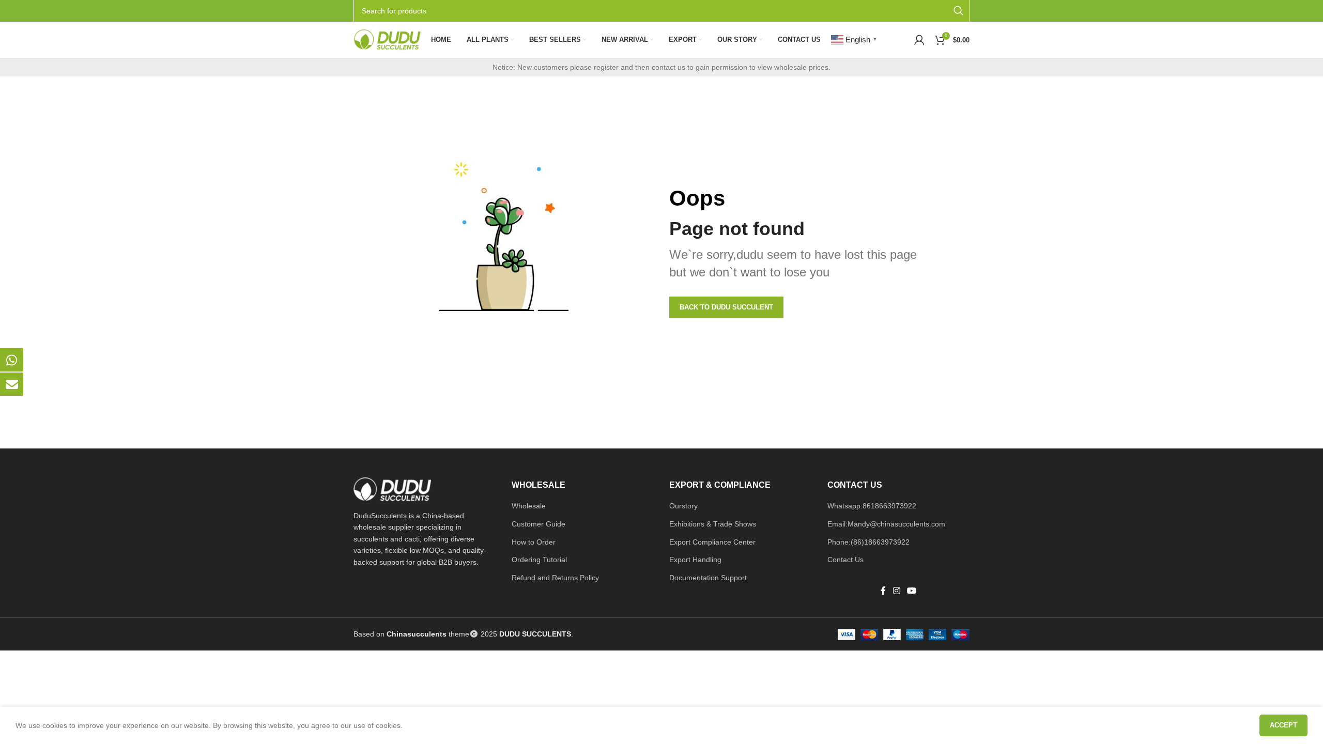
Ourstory (683, 506)
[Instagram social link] (896, 591)
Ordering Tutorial (539, 559)
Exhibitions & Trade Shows (712, 524)
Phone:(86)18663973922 (868, 542)
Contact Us (845, 559)
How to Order (534, 542)
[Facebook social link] (883, 591)
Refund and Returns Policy (555, 578)
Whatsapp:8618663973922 (871, 506)
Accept (1283, 725)
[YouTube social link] (911, 591)
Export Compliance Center (712, 542)
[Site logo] (387, 39)
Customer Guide (538, 524)
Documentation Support (708, 578)
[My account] (919, 39)
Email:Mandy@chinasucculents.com (886, 524)
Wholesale (529, 506)
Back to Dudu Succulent (726, 307)
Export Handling (695, 559)
